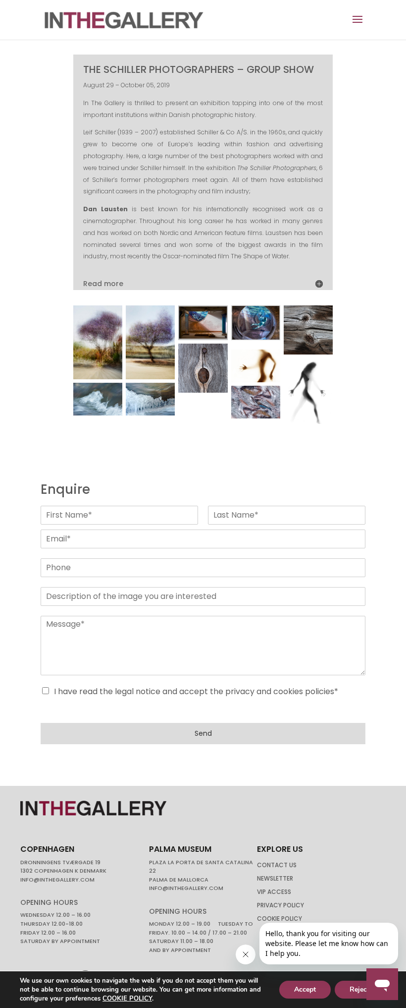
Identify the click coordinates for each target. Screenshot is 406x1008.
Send (203, 733)
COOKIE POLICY (127, 998)
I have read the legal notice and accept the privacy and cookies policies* (196, 691)
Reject (359, 989)
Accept (305, 989)
